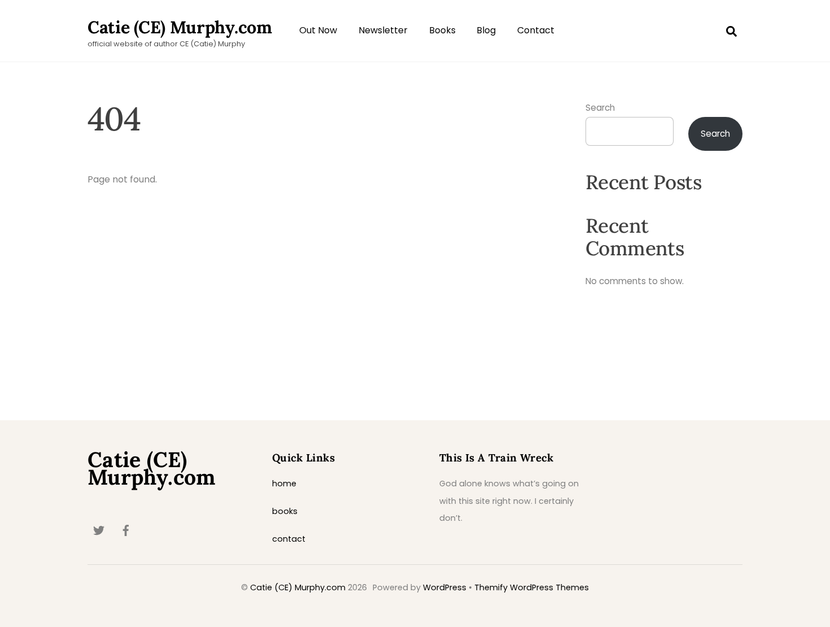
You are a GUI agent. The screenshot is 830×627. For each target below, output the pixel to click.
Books (442, 30)
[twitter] (99, 529)
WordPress (444, 587)
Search (600, 108)
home (284, 483)
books (285, 511)
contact (288, 539)
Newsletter (383, 30)
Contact (535, 30)
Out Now (318, 30)
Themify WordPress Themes (531, 587)
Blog (486, 30)
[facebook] (126, 529)
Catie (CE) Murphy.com (298, 587)
